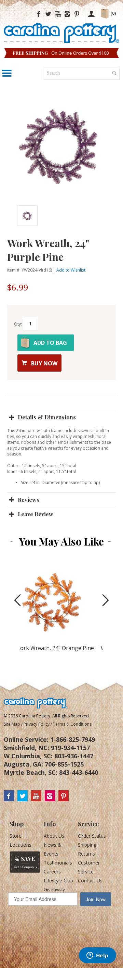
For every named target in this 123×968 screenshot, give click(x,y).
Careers (52, 871)
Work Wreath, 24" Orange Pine (54, 648)
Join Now (96, 899)
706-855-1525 (64, 764)
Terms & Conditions (72, 724)
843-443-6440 (78, 772)
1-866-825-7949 (72, 739)
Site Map (12, 724)
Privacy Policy (37, 724)
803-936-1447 (73, 756)
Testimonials (58, 862)
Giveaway (54, 889)
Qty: (18, 324)
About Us (54, 836)
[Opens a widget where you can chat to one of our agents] (97, 956)
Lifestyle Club (58, 880)
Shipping (87, 845)
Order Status (92, 836)
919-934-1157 (70, 748)
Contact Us (90, 880)
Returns (86, 853)
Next (98, 215)
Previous (14, 215)
